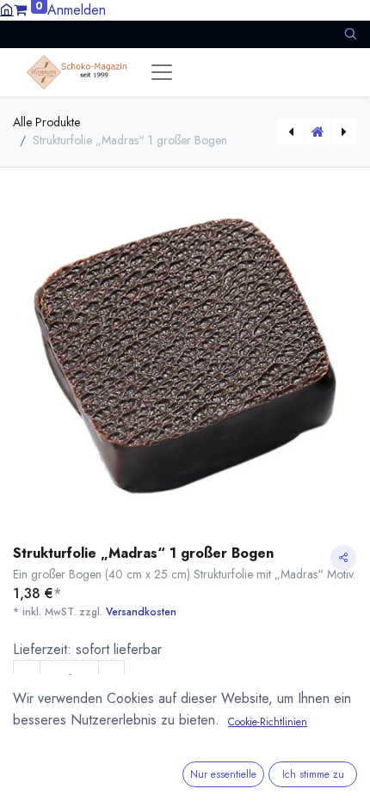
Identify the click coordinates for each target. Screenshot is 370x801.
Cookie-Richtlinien (267, 722)
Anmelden (76, 10)
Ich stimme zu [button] (313, 774)
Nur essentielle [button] (223, 774)
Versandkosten (141, 612)
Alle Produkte (46, 122)
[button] (350, 34)
